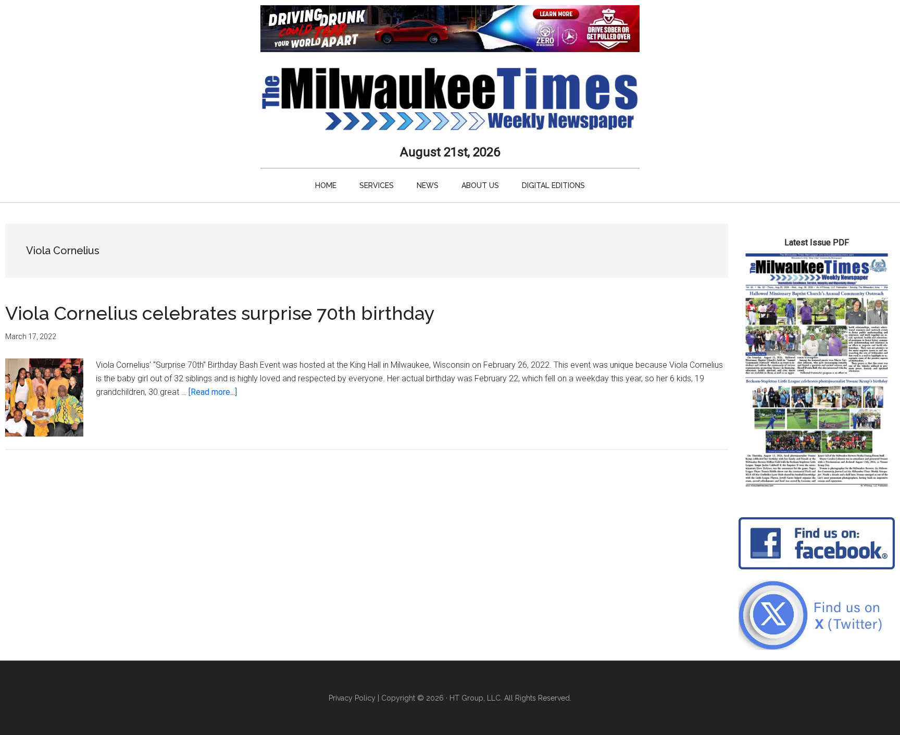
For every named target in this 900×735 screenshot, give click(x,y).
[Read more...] (213, 392)
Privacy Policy (352, 698)
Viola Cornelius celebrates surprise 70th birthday (220, 313)
